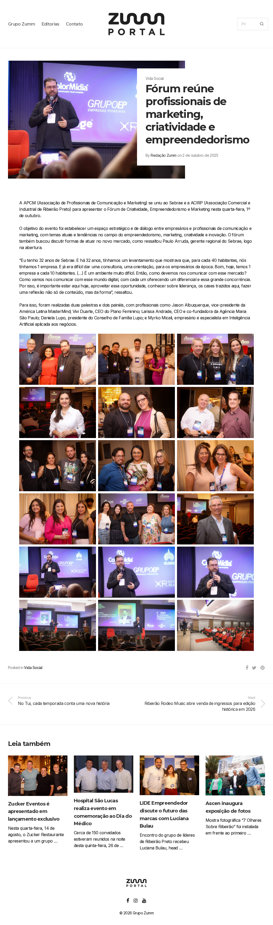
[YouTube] (144, 900)
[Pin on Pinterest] (262, 668)
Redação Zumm (163, 155)
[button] (261, 24)
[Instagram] (135, 900)
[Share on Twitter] (254, 668)
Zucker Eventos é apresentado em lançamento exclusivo (33, 811)
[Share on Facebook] (247, 668)
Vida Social (33, 667)
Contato (74, 24)
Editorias (50, 24)
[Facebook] (127, 900)
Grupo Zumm (21, 24)
